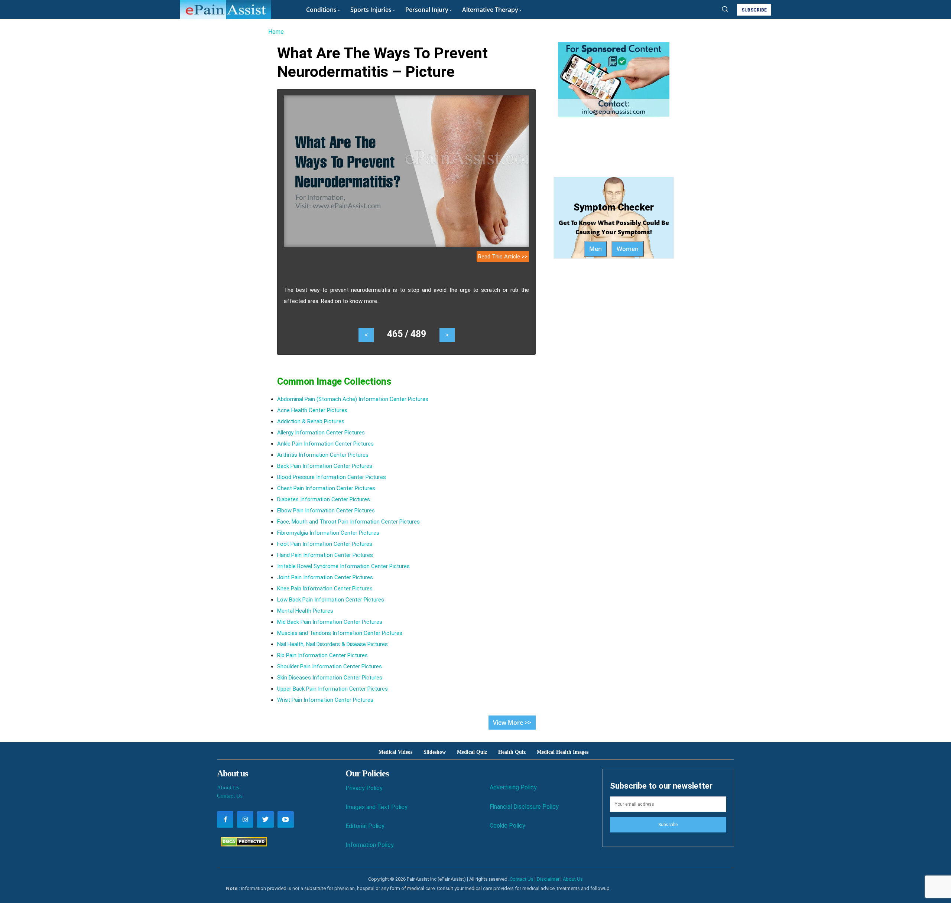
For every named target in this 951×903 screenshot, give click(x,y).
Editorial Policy (364, 825)
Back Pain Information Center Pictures (324, 466)
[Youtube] (285, 819)
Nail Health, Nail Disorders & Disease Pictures (332, 644)
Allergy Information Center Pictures (321, 432)
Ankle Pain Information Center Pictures (325, 443)
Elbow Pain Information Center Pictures (326, 510)
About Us (228, 787)
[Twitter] (265, 819)
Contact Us (230, 796)
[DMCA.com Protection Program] (242, 844)
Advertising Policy (513, 787)
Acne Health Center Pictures (312, 410)
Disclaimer (548, 879)
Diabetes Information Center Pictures (323, 499)
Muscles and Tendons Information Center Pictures (339, 633)
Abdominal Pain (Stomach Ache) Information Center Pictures (352, 399)
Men (595, 249)
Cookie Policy (507, 825)
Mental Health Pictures (305, 610)
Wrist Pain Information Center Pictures (325, 700)
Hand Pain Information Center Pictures (325, 555)
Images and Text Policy (376, 807)
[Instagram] (245, 819)
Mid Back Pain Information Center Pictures (329, 622)
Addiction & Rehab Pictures (310, 421)
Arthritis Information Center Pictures (323, 455)
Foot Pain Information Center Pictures (324, 544)
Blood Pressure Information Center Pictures (331, 477)
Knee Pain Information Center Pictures (325, 588)
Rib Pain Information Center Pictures (322, 655)
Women (628, 249)
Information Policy (369, 844)
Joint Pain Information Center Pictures (325, 577)
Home (276, 31)
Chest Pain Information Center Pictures (326, 488)
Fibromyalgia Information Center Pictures (328, 532)
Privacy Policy (364, 788)
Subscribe (668, 824)
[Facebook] (225, 819)
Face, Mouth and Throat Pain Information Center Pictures (348, 521)
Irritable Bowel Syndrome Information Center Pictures (343, 566)
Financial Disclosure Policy (524, 806)
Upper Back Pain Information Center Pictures (332, 688)
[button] (724, 9)
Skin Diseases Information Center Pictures (329, 677)
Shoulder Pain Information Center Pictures (329, 666)
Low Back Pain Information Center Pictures (330, 599)
